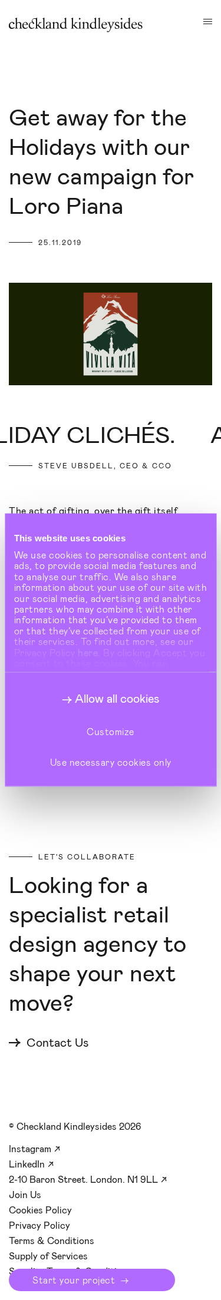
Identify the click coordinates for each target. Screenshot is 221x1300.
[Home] (76, 25)
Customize (110, 730)
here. (89, 651)
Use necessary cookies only (110, 762)
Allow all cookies (117, 698)
